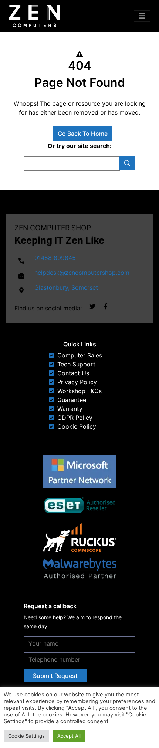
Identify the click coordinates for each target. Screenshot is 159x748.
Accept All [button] (69, 736)
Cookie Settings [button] (26, 736)
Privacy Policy (77, 382)
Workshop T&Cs (79, 391)
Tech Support (76, 364)
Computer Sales (79, 355)
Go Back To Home (83, 133)
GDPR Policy (74, 417)
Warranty (69, 408)
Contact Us (73, 373)
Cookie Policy (76, 426)
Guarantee (71, 399)
